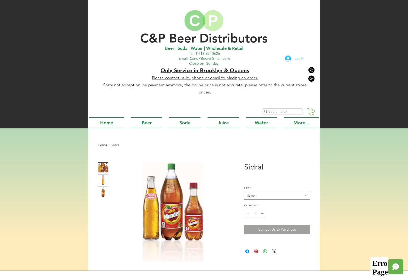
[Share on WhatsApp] (265, 251)
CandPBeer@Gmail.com (210, 58)
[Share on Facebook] (247, 251)
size (248, 188)
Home (102, 145)
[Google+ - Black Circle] (311, 79)
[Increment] (262, 213)
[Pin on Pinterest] (256, 251)
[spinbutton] (255, 213)
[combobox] (277, 196)
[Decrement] (248, 213)
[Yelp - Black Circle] (311, 70)
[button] (311, 111)
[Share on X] (274, 251)
